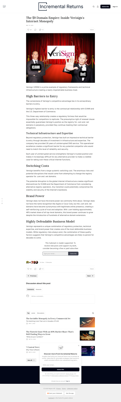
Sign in (115, 6)
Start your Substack (55, 393)
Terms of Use (69, 374)
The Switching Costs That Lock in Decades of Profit (42, 321)
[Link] (23, 96)
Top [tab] (28, 313)
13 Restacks (48, 262)
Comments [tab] (30, 289)
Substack (51, 398)
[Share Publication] (98, 6)
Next (89, 276)
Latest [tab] (33, 313)
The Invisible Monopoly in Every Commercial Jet (48, 318)
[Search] (93, 6)
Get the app (70, 393)
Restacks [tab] (38, 289)
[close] (78, 345)
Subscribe (105, 6)
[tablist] (34, 289)
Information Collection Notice (60, 376)
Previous (33, 276)
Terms (64, 388)
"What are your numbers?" (34, 337)
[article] (60, 322)
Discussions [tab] (40, 313)
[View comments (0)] (35, 30)
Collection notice (72, 388)
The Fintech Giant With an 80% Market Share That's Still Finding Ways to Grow (49, 333)
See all (30, 360)
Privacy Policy (75, 376)
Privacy (58, 388)
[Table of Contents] (2, 201)
